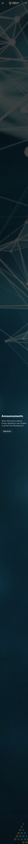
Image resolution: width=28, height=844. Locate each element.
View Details (7, 431)
